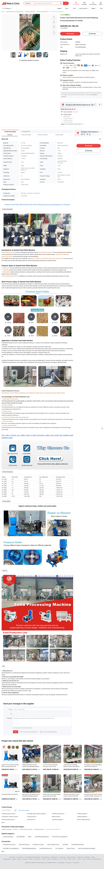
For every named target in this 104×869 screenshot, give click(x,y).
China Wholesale (45, 857)
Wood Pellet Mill (21, 836)
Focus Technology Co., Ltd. (41, 862)
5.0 (82, 134)
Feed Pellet (65, 844)
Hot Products (12, 857)
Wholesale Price (54, 857)
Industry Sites (62, 857)
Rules (101, 8)
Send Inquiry (70, 33)
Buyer (66, 8)
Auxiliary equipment (82, 816)
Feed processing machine (8, 819)
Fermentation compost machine (10, 816)
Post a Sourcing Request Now (48, 732)
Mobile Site (87, 857)
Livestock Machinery (8, 836)
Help (74, 8)
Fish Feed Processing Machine (57, 11)
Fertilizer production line (58, 813)
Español (19, 859)
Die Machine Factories (38, 844)
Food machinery (31, 819)
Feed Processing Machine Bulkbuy (86, 848)
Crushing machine (31, 816)
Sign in (100, 4)
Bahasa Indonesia (97, 859)
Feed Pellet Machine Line (46, 848)
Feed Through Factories (53, 844)
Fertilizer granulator (82, 813)
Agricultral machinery (57, 819)
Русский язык (37, 859)
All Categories (7, 8)
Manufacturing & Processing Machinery (14, 11)
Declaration (68, 862)
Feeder (29, 836)
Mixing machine (56, 816)
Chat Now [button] (93, 33)
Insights (93, 857)
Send (15, 732)
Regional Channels (71, 857)
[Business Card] (100, 139)
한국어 (65, 859)
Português (25, 859)
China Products (20, 857)
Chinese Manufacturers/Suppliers (32, 857)
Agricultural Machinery (30, 11)
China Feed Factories (24, 844)
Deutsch (49, 859)
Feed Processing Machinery (43, 11)
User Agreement (61, 862)
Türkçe (83, 859)
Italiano (44, 859)
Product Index (80, 857)
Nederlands (55, 859)
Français (31, 859)
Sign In (62, 124)
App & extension (83, 8)
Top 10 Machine (59, 848)
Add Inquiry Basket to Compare (30, 60)
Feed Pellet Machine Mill (77, 844)
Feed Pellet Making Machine (42, 836)
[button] (68, 134)
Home (3, 11)
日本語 (69, 859)
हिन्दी (74, 859)
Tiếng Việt (89, 859)
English (14, 859)
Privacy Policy (76, 862)
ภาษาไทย (78, 859)
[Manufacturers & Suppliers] (10, 3)
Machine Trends (71, 848)
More (3, 851)
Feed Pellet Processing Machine (11, 848)
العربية (60, 859)
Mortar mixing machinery (83, 819)
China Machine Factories (9, 844)
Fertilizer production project (8, 813)
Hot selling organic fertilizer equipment (36, 813)
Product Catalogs (24, 810)
